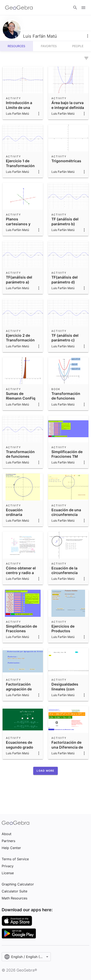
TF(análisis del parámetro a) (19, 279)
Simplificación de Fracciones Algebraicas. (21, 631)
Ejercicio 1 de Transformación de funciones (20, 166)
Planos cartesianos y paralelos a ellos (20, 224)
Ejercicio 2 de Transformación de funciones (20, 340)
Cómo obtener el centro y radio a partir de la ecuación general (21, 575)
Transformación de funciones (65, 395)
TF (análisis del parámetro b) (65, 221)
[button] (45, 771)
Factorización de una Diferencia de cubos (67, 747)
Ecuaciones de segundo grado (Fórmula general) (22, 747)
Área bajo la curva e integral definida (67, 105)
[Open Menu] (83, 7)
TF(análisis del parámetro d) (64, 279)
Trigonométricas (66, 161)
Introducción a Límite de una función (19, 107)
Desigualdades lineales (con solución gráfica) (66, 689)
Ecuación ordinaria (14, 512)
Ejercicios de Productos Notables (62, 631)
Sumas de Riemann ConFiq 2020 (20, 398)
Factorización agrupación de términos (19, 689)
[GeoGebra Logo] (19, 7)
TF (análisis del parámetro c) (65, 337)
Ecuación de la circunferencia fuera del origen (65, 573)
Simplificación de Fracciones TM (67, 454)
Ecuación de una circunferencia (66, 512)
